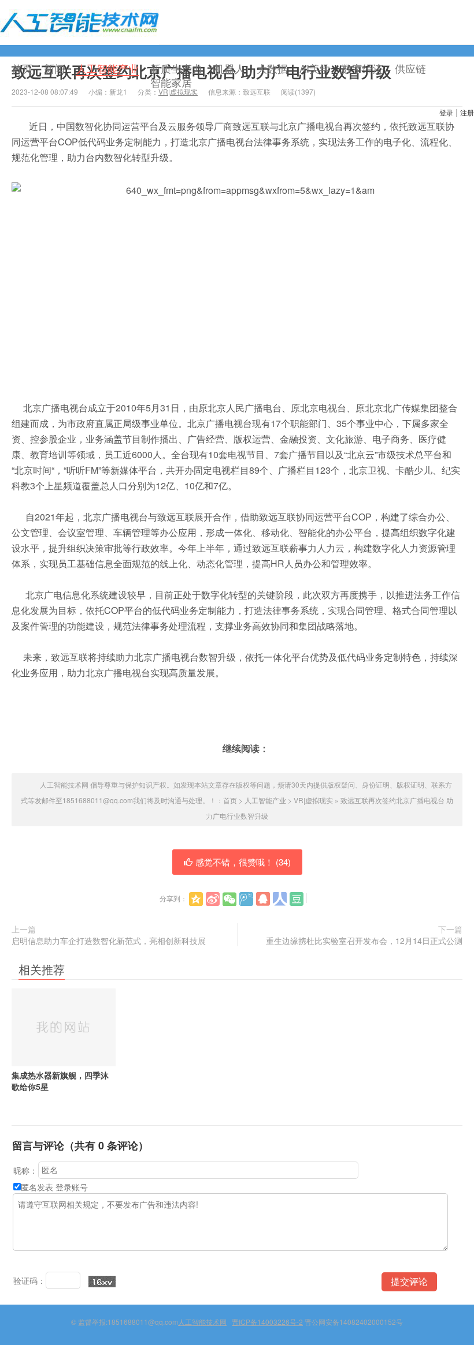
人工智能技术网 (79, 22)
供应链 (410, 68)
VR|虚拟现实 (313, 800)
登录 (446, 112)
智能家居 (171, 82)
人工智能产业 (107, 68)
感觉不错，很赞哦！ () (243, 862)
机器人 (229, 68)
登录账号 (71, 1187)
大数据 (272, 68)
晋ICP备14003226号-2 (267, 1322)
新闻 (54, 68)
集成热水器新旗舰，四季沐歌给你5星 (60, 1080)
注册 (467, 112)
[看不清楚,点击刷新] (102, 1281)
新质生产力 (176, 68)
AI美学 (314, 68)
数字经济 (362, 68)
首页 (22, 68)
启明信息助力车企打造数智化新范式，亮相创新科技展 (109, 940)
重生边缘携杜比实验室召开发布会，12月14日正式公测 (364, 940)
